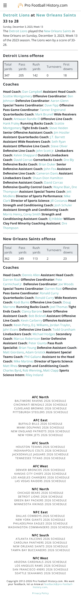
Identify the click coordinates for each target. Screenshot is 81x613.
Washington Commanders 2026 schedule (40, 527)
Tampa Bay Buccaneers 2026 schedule (40, 550)
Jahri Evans (10, 329)
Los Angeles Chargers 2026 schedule (40, 477)
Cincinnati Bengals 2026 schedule (41, 404)
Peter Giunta (38, 343)
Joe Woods (66, 284)
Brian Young (27, 348)
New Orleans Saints (56, 15)
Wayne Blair (61, 187)
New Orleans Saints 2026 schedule (40, 546)
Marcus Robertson (27, 338)
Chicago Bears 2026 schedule (41, 493)
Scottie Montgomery (17, 96)
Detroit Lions (16, 15)
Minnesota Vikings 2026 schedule (40, 504)
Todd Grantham (64, 329)
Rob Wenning (32, 370)
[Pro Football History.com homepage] (20, 5)
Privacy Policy (40, 593)
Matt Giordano (13, 352)
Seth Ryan (59, 141)
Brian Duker (47, 164)
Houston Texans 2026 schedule (40, 447)
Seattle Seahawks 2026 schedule (40, 573)
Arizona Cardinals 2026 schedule (40, 562)
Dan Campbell (32, 92)
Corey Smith (32, 214)
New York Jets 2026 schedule (40, 435)
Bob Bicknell (37, 316)
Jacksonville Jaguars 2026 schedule (40, 454)
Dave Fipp (52, 105)
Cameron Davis (47, 173)
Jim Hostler (62, 132)
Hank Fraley (11, 123)
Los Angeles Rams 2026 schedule (40, 565)
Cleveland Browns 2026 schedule (40, 408)
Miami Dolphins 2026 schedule (40, 427)
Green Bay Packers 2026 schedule (40, 500)
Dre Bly (69, 160)
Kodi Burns (21, 302)
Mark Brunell (44, 114)
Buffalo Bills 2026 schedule (40, 423)
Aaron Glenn (60, 101)
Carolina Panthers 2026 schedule (40, 542)
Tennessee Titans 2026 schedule (40, 458)
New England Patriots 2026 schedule (40, 431)
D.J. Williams (39, 325)
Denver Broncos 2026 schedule (40, 470)
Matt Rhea (10, 366)
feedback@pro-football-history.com (53, 586)
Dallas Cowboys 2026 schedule (40, 516)
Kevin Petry (22, 325)
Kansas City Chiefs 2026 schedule (40, 473)
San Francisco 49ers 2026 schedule (40, 569)
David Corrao (23, 160)
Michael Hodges (44, 334)
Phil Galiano (32, 357)
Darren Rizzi (11, 279)
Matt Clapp (51, 370)
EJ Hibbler (56, 219)
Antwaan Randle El (27, 119)
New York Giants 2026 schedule (41, 519)
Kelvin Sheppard (25, 155)
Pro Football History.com (46, 5)
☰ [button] (5, 5)
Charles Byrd (12, 370)
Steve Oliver (59, 146)
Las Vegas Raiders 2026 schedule (40, 481)
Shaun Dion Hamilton (48, 178)
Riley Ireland (34, 375)
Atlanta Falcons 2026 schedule (41, 539)
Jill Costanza (59, 201)
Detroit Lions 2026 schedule (40, 496)
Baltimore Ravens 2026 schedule (40, 401)
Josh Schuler (63, 205)
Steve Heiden (58, 128)
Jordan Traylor (60, 325)
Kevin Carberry (31, 320)
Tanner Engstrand (53, 110)
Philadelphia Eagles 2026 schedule (40, 523)
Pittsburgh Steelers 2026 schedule (40, 412)
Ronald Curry (49, 293)
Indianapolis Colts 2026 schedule (40, 450)
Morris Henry (12, 214)
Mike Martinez (24, 361)
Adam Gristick (35, 352)
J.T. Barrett (57, 137)
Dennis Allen (31, 275)
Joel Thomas (59, 307)
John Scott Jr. (45, 151)
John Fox (50, 169)
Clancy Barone (32, 311)
